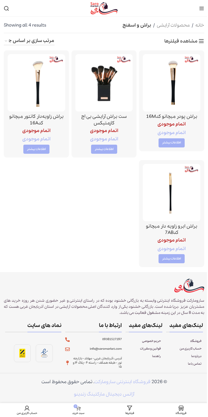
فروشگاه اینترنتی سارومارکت (122, 382)
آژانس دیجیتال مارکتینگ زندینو (104, 394)
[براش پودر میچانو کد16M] (171, 83)
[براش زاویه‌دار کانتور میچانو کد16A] (36, 83)
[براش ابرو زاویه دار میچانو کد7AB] (171, 192)
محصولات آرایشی (173, 25)
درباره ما (196, 356)
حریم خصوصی (151, 341)
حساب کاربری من (190, 348)
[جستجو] (6, 8)
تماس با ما (194, 364)
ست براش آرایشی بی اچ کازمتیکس (104, 119)
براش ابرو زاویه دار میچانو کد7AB (171, 229)
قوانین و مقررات (150, 348)
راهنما (156, 356)
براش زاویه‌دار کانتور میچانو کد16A (36, 119)
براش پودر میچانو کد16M (171, 116)
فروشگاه (195, 341)
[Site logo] (104, 8)
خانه (199, 25)
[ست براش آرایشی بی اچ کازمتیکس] (104, 83)
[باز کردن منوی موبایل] (202, 8)
